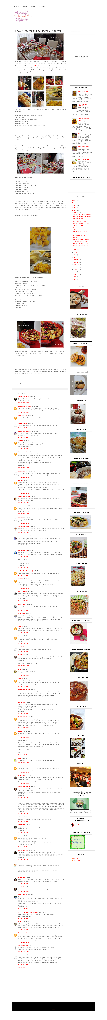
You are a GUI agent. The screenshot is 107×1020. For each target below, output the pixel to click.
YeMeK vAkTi (22, 877)
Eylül (76, 257)
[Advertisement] (67, 13)
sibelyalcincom (23, 647)
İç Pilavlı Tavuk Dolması (82, 214)
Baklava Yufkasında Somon (82, 216)
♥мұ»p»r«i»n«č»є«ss (25, 431)
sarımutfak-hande (24, 526)
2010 (74, 279)
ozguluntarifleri (24, 689)
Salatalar (46, 24)
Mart (75, 272)
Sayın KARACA (23, 591)
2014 (74, 203)
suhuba (20, 517)
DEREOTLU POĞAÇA (83, 146)
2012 (74, 208)
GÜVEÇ (80, 133)
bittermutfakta (23, 850)
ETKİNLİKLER (42, 6)
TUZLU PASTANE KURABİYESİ (82, 105)
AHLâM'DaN (21, 955)
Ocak (75, 276)
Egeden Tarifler (24, 396)
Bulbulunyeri (23, 894)
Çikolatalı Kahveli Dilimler (79, 248)
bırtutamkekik (23, 452)
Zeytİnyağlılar (36, 24)
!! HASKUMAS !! (23, 775)
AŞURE (75, 237)
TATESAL (21, 921)
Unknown (21, 440)
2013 (74, 205)
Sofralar (85, 24)
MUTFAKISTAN (22, 825)
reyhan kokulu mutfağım (26, 571)
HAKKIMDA (25, 6)
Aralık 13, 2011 (23, 403)
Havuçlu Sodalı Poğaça (81, 246)
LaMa (20, 758)
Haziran (76, 264)
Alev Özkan (22, 613)
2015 (74, 200)
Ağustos (76, 259)
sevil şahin (22, 702)
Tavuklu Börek (78, 225)
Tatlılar (65, 24)
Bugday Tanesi (23, 423)
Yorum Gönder (21, 968)
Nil (19, 863)
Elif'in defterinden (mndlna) (28, 912)
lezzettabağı (23, 717)
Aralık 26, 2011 (23, 951)
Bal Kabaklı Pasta (79, 221)
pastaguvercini (23, 945)
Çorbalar (16, 24)
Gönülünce (21, 655)
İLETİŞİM (33, 6)
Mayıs (76, 267)
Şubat (76, 274)
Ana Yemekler (25, 24)
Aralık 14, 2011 (23, 859)
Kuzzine (21, 480)
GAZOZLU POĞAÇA (83, 91)
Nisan (76, 269)
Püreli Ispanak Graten (81, 223)
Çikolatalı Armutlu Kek (81, 235)
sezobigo (21, 506)
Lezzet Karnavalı (24, 786)
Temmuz (76, 262)
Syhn (20, 669)
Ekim (75, 255)
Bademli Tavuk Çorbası (81, 243)
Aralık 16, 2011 (23, 929)
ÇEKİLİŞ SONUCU (78, 219)
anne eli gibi (23, 415)
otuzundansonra (23, 471)
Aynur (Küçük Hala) (25, 496)
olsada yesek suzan (25, 406)
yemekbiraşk (22, 604)
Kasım (76, 252)
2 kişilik (37, 66)
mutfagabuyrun (23, 550)
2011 (74, 210)
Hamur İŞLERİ (56, 24)
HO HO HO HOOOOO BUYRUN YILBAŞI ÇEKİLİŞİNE (81, 240)
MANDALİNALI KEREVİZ (85, 159)
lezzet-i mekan (23, 933)
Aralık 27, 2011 (23, 964)
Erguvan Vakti (23, 536)
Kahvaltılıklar (75, 24)
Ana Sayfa (16, 6)
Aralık (76, 212)
